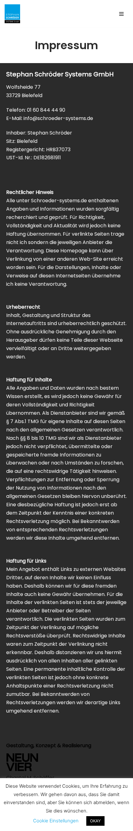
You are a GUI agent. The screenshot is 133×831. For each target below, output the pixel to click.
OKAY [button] (95, 820)
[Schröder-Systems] (12, 13)
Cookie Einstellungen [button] (56, 821)
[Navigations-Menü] (121, 14)
